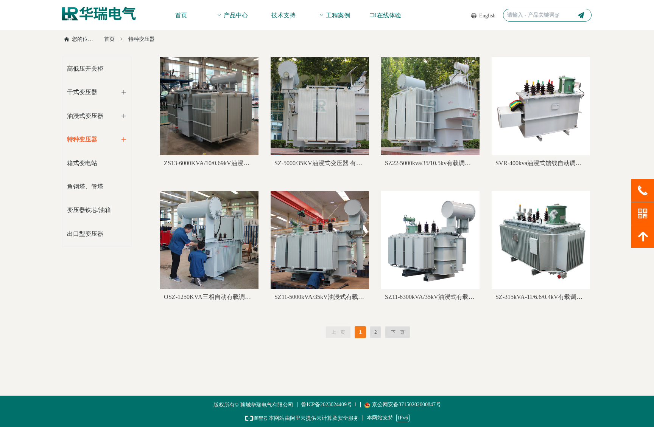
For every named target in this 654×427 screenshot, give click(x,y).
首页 (109, 39)
